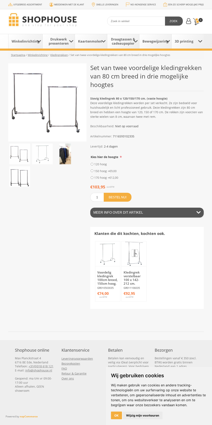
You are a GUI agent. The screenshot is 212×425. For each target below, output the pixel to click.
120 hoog (100, 164)
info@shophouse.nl (38, 370)
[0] (196, 21)
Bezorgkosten (70, 363)
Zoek (173, 21)
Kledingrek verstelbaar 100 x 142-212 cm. (132, 277)
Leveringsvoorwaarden (77, 359)
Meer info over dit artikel (118, 212)
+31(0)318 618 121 (41, 366)
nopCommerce (29, 416)
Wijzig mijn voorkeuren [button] (142, 415)
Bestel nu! (117, 197)
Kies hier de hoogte (105, 157)
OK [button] (116, 415)
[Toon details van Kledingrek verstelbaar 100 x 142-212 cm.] (134, 253)
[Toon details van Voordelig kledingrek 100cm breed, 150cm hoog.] (107, 253)
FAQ (64, 368)
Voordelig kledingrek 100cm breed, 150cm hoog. (107, 277)
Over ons (67, 378)
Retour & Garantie (74, 373)
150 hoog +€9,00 (105, 171)
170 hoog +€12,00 (106, 178)
